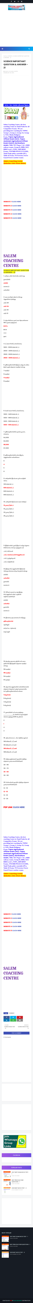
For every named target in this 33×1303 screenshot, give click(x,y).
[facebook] (11, 1)
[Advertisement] (16, 28)
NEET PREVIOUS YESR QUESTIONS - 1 (17, 1181)
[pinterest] (22, 1)
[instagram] (18, 1)
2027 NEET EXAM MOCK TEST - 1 (20, 1173)
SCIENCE (10, 56)
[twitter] (15, 1)
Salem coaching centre (11, 71)
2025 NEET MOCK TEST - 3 (19, 1188)
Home (5, 56)
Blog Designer (18, 1300)
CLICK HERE (16, 201)
